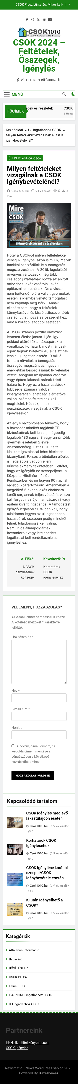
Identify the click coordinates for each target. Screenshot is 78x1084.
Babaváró (15, 959)
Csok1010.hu (20, 191)
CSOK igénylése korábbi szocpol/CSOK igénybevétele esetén (47, 873)
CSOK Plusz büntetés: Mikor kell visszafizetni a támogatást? (39, 5)
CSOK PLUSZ (18, 977)
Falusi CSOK (18, 986)
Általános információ (24, 950)
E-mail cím (20, 709)
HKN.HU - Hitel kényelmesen (27, 1043)
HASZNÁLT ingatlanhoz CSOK (30, 995)
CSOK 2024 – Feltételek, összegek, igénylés (39, 56)
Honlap (17, 728)
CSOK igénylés (17, 1048)
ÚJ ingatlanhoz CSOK (24, 158)
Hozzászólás (22, 637)
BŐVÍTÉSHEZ (18, 968)
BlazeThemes (48, 1073)
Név (15, 691)
